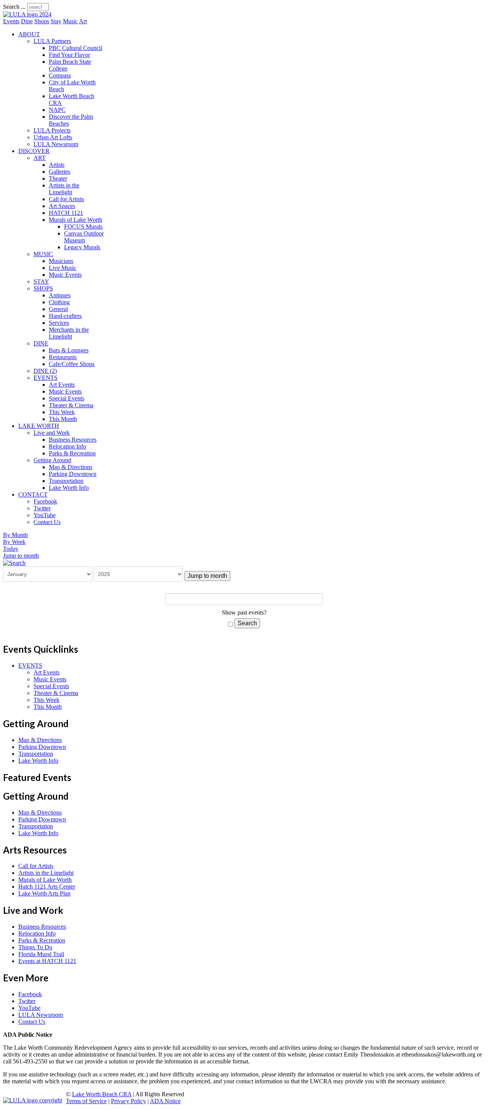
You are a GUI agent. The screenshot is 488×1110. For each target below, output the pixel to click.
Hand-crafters (65, 316)
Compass (60, 75)
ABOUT (29, 34)
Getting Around (52, 460)
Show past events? (244, 612)
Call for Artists (66, 199)
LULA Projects (52, 130)
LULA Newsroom (56, 144)
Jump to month (21, 555)
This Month (63, 419)
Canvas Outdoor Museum (84, 237)
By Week (14, 542)
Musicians (61, 261)
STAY (41, 281)
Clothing (59, 302)
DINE (41, 343)
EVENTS (46, 377)
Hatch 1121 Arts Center (46, 886)
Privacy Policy (128, 1101)
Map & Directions (70, 467)
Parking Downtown (72, 474)
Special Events (66, 398)
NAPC (57, 109)
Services (59, 322)
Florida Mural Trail (41, 954)
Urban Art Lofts (53, 137)
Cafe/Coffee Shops (72, 364)
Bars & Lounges (68, 350)
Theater (58, 178)
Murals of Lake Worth (75, 219)
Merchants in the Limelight (69, 333)
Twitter (42, 508)
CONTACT (33, 494)
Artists (56, 164)
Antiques (60, 295)
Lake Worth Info (69, 487)
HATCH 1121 (66, 213)
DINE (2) (45, 371)
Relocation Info (67, 446)
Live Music (62, 268)
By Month (15, 535)
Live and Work (52, 432)
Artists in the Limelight (64, 188)
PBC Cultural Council (75, 48)
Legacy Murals (82, 247)
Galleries (59, 171)
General (58, 309)
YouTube (45, 515)
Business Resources (72, 439)
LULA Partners (52, 41)
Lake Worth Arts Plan (44, 893)
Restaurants (63, 357)
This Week (62, 412)
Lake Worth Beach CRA (102, 1094)
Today (10, 548)
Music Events (65, 274)
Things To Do (35, 947)
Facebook (45, 501)
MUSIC (43, 254)
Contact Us (47, 522)
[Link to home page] (27, 14)
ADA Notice (165, 1101)
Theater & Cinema (71, 405)
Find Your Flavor (69, 55)
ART (40, 158)
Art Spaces (62, 206)
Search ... (14, 6)
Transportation (66, 481)
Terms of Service (86, 1101)
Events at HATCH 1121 (47, 961)
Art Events (62, 384)
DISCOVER (34, 151)
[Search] (14, 562)
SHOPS (43, 288)
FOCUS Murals (83, 226)
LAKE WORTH (38, 426)
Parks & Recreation (72, 453)
